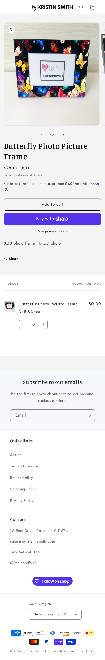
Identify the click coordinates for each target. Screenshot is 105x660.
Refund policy (21, 477)
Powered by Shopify (81, 651)
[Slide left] (41, 135)
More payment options (53, 231)
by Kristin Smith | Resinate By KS (45, 651)
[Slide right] (63, 135)
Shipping (9, 175)
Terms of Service (24, 466)
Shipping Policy (23, 489)
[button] (10, 7)
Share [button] (13, 258)
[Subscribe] (89, 415)
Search (16, 454)
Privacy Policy (21, 500)
